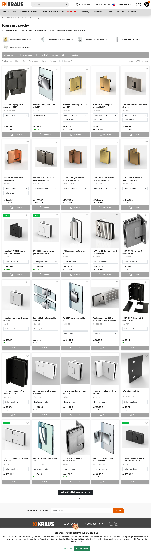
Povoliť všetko (82, 548)
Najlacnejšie (20, 61)
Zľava (44, 61)
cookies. (79, 541)
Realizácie (97, 12)
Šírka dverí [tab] (43, 55)
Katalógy (85, 12)
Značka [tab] (75, 55)
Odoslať (118, 510)
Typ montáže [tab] (60, 55)
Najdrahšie (33, 61)
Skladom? (68, 61)
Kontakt (132, 12)
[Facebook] (111, 523)
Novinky (120, 12)
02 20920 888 (84, 4)
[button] (4, 18)
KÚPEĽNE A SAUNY (28, 12)
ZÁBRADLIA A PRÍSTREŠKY (51, 12)
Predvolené (7, 61)
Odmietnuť (67, 548)
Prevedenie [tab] (11, 55)
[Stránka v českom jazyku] (113, 4)
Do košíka (18, 134)
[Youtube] (116, 523)
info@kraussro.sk (103, 4)
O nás (109, 12)
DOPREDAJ (71, 12)
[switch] (61, 61)
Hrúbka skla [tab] (27, 55)
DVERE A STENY (8, 12)
